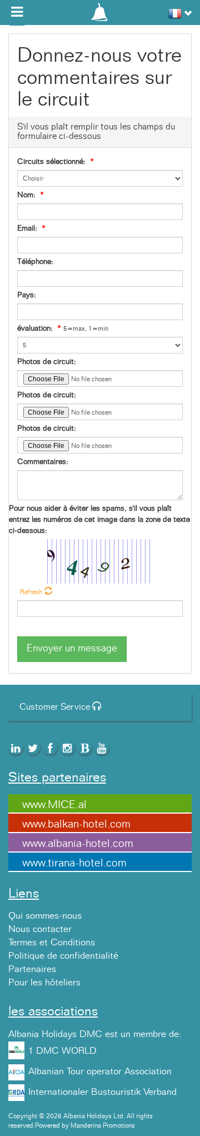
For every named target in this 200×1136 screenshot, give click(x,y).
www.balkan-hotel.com (76, 824)
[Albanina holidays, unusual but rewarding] (100, 11)
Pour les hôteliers (44, 982)
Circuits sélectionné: (51, 162)
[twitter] (33, 747)
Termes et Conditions (51, 942)
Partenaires (32, 969)
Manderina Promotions (103, 1125)
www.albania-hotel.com (77, 843)
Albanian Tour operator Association (100, 1071)
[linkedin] (15, 747)
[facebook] (50, 747)
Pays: (26, 295)
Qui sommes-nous (45, 915)
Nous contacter (40, 929)
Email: (27, 228)
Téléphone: (35, 262)
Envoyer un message (72, 649)
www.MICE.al (54, 804)
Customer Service (55, 706)
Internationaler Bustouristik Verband (102, 1092)
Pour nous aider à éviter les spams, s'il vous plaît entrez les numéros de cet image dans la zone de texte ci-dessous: (99, 520)
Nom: (26, 195)
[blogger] (84, 747)
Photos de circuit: (46, 362)
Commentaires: (42, 462)
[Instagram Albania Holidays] (67, 747)
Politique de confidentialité (63, 955)
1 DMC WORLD (62, 1051)
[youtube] (101, 747)
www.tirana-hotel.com (74, 863)
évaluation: (35, 328)
